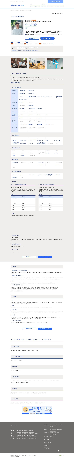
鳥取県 (18, 436)
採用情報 (20, 455)
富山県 (20, 433)
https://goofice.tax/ (14, 252)
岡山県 (23, 436)
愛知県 (37, 433)
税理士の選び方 (49, 6)
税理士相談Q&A (43, 6)
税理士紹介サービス (37, 6)
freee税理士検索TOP (47, 448)
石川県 (23, 433)
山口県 (27, 436)
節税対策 (51, 426)
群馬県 (23, 432)
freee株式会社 (12, 455)
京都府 (23, 435)
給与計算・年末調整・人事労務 (22, 382)
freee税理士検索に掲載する (55, 1)
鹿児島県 (32, 438)
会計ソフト (54, 6)
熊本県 (25, 438)
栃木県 (20, 432)
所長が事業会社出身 (42, 392)
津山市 (33, 350)
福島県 (32, 430)
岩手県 (23, 430)
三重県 (18, 435)
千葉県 (27, 432)
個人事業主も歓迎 (34, 392)
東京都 (30, 432)
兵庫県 (27, 435)
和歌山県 (32, 435)
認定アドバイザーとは (60, 6)
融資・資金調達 (52, 429)
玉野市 (37, 350)
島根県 (20, 436)
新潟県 (18, 433)
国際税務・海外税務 (53, 431)
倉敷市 (29, 350)
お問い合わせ (34, 455)
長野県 (30, 433)
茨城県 (18, 432)
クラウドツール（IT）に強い (24, 392)
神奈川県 (32, 432)
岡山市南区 (24, 350)
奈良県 (30, 435)
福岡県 (18, 438)
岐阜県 (32, 433)
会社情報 (16, 455)
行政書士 (20, 360)
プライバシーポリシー (28, 455)
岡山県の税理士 (17, 10)
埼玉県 (25, 432)
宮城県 (25, 430)
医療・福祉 (18, 370)
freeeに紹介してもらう (47, 38)
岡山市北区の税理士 (23, 10)
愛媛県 (35, 436)
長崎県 (23, 438)
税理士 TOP (12, 10)
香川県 (32, 436)
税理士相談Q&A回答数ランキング (49, 436)
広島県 (25, 436)
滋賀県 (20, 435)
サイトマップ (46, 447)
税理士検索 (31, 6)
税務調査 (56, 429)
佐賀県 (20, 438)
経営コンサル (13, 382)
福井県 (25, 433)
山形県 (30, 430)
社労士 (16, 360)
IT (11, 370)
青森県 (20, 430)
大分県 (27, 438)
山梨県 (27, 433)
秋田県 (27, 430)
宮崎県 (30, 438)
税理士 (12, 360)
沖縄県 (35, 438)
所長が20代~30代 (14, 392)
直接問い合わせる (32, 38)
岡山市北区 (13, 350)
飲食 (14, 370)
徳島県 (30, 436)
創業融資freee (46, 445)
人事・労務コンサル (53, 434)
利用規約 (23, 455)
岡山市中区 (18, 350)
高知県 (37, 436)
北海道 (18, 430)
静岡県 (35, 433)
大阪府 (25, 435)
